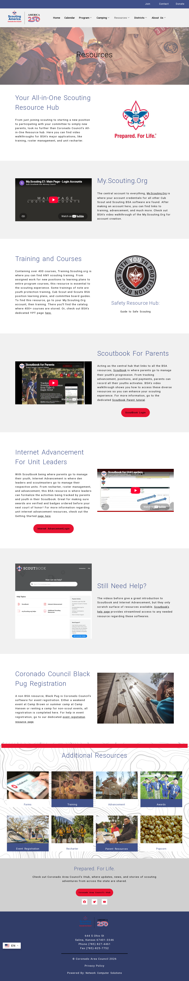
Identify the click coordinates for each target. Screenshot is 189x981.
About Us (157, 17)
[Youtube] (104, 902)
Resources (120, 17)
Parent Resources (116, 848)
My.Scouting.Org (157, 193)
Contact (164, 3)
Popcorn (161, 848)
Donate (180, 3)
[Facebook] (84, 902)
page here (44, 516)
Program (84, 17)
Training (72, 804)
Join (147, 3)
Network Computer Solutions (104, 973)
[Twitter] (94, 902)
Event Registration (27, 848)
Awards (161, 804)
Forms (28, 804)
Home (56, 17)
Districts (139, 17)
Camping (102, 17)
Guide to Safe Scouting (135, 311)
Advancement (116, 804)
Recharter (72, 848)
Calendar (69, 17)
